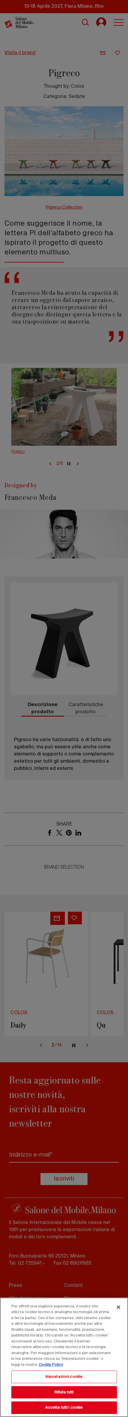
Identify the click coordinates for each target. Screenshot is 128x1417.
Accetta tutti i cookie (64, 1408)
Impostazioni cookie (64, 1377)
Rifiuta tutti (64, 1392)
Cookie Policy (51, 1365)
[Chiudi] (118, 1307)
